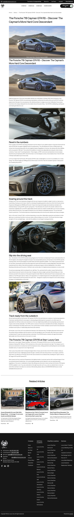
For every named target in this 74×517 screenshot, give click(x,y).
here (48, 354)
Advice (15, 12)
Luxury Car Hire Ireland (40, 498)
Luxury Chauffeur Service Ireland (51, 492)
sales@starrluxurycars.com (9, 1)
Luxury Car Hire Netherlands (40, 503)
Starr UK (23, 5)
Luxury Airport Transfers (66, 445)
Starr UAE (39, 5)
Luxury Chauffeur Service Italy (51, 461)
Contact (61, 1)
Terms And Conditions (30, 464)
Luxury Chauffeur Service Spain (51, 471)
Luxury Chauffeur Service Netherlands (52, 497)
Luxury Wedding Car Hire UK (67, 449)
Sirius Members (69, 1)
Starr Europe (48, 5)
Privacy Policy (31, 460)
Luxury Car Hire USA (40, 453)
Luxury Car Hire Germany (40, 488)
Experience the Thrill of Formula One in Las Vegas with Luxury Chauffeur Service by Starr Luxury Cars (36, 414)
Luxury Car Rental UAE (41, 478)
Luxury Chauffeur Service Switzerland (52, 456)
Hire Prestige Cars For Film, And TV (66, 456)
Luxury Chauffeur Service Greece (51, 487)
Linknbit (71, 513)
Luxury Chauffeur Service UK (51, 446)
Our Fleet (53, 1)
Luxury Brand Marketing (66, 460)
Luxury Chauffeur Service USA (51, 451)
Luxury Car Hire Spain (40, 458)
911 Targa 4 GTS (13, 356)
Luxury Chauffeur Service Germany (51, 476)
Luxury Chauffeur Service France (51, 466)
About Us (46, 1)
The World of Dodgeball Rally (34, 1)
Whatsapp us (66, 6)
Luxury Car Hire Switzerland (40, 483)
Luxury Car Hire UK (40, 448)
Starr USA (31, 5)
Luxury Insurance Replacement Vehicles (66, 464)
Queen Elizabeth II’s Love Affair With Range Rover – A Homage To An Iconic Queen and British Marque (12, 414)
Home (10, 12)
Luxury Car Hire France (40, 463)
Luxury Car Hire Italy (40, 473)
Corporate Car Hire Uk (66, 452)
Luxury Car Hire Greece (40, 493)
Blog (29, 455)
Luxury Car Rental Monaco (41, 468)
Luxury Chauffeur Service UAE (51, 481)
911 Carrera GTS (22, 356)
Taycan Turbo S (60, 354)
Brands (29, 452)
